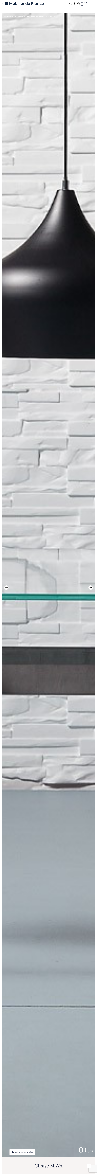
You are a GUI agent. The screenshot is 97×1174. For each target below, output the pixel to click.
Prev (6, 587)
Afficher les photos (22, 1152)
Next (90, 587)
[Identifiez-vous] (78, 3)
